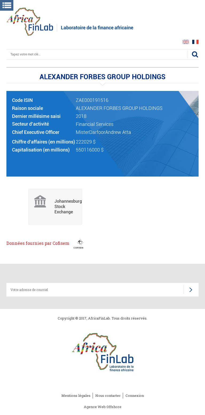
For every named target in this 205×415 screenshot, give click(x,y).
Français (195, 42)
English (186, 42)
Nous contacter (108, 395)
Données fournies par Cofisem (38, 243)
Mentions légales (75, 395)
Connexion (134, 395)
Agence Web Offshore (102, 406)
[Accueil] (29, 21)
